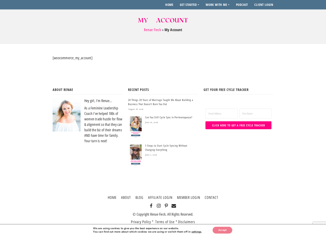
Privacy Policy (141, 222)
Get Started (188, 4)
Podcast (242, 4)
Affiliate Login (160, 197)
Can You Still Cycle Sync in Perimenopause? (168, 117)
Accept (222, 230)
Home (169, 4)
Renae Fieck (152, 30)
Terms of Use (165, 222)
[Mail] (174, 206)
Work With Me (216, 4)
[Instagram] (158, 206)
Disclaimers (186, 222)
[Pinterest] (166, 206)
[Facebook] (151, 206)
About (126, 197)
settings (196, 232)
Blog (139, 197)
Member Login (188, 197)
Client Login (263, 4)
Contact (211, 197)
